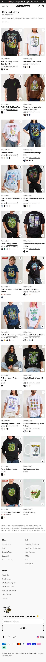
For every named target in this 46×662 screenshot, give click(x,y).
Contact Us (29, 563)
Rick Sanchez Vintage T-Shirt (12, 335)
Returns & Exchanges (33, 548)
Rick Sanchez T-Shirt (31, 289)
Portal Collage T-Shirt (9, 243)
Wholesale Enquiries (9, 583)
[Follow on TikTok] (14, 636)
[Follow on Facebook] (3, 636)
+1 (13, 249)
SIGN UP (23, 628)
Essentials (5, 556)
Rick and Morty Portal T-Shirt (34, 335)
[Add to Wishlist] (20, 30)
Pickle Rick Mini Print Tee (10, 107)
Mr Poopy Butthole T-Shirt (10, 423)
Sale (3, 548)
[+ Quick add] (20, 53)
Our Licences (7, 579)
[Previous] (2, 2)
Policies (28, 560)
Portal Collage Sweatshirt (10, 512)
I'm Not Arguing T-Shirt (32, 61)
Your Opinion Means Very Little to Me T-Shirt (32, 108)
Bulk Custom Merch (9, 590)
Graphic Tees (7, 552)
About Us (5, 575)
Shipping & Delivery (32, 544)
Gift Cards (5, 598)
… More (42, 530)
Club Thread (6, 594)
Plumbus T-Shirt (7, 152)
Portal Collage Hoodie (9, 469)
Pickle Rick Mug (29, 512)
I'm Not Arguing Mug (31, 469)
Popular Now (6, 544)
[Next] (43, 2)
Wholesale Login (8, 586)
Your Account (30, 552)
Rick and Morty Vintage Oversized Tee (9, 62)
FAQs (27, 556)
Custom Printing (7, 560)
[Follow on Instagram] (9, 636)
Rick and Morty (5, 59)
